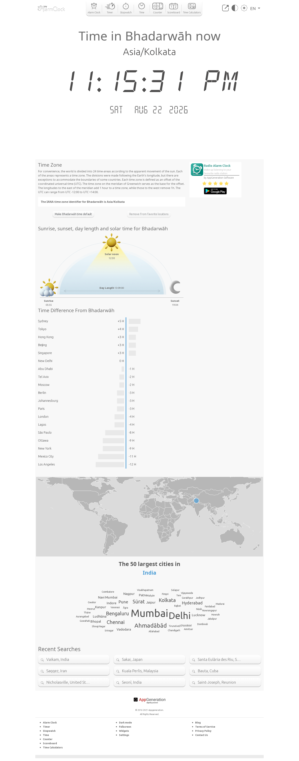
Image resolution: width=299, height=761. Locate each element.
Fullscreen (125, 726)
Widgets (124, 731)
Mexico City (46, 456)
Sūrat (139, 601)
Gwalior (92, 602)
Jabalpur (212, 618)
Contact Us (201, 735)
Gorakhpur (187, 597)
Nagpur (129, 594)
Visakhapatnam (145, 590)
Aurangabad (82, 616)
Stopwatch (49, 731)
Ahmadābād (150, 625)
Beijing (42, 345)
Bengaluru (117, 613)
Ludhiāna (99, 616)
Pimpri (165, 594)
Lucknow (198, 615)
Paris (41, 408)
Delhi (180, 615)
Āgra (125, 607)
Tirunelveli (174, 626)
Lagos (42, 424)
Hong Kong (46, 337)
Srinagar (109, 630)
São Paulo (45, 432)
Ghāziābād (186, 625)
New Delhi (45, 361)
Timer (46, 726)
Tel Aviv (43, 376)
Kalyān (151, 595)
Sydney (43, 321)
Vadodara (124, 629)
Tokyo (42, 329)
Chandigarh (174, 630)
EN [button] (253, 8)
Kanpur (100, 607)
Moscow (43, 384)
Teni (178, 595)
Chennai (116, 622)
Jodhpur (200, 597)
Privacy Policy (203, 731)
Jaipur (151, 602)
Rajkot (177, 605)
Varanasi (115, 607)
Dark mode (125, 722)
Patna (143, 595)
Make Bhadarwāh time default (73, 214)
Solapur (175, 590)
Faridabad (210, 606)
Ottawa (43, 440)
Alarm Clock (50, 722)
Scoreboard (50, 743)
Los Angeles (46, 464)
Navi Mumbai (107, 597)
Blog (198, 722)
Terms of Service (205, 726)
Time (46, 735)
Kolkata (167, 600)
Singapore (45, 353)
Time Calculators (53, 747)
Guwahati (85, 620)
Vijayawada (187, 593)
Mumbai (149, 613)
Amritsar (188, 629)
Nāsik (199, 609)
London (43, 416)
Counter (47, 739)
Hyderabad (192, 603)
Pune (123, 602)
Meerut (91, 609)
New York (44, 448)
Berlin (42, 392)
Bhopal (95, 621)
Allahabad (154, 631)
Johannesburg (48, 400)
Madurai (220, 604)
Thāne (87, 612)
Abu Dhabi (45, 368)
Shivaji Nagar (98, 626)
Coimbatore (108, 591)
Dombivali (202, 624)
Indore (111, 603)
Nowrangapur (209, 610)
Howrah (215, 614)
